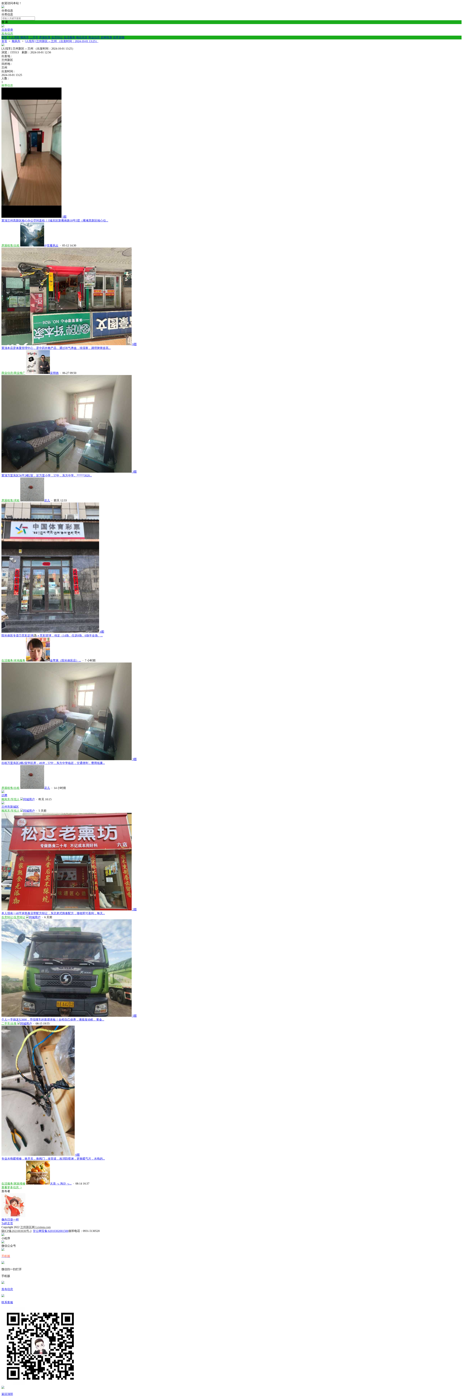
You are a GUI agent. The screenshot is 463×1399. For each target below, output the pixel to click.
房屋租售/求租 (10, 500)
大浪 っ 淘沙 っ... (61, 1183)
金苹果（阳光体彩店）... (65, 660)
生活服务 (69, 37)
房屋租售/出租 (10, 245)
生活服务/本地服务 (13, 660)
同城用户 (29, 799)
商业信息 (94, 37)
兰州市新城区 (10, 806)
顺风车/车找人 (10, 799)
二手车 (34, 37)
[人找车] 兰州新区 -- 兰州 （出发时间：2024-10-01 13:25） (61, 41)
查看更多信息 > (11, 1187)
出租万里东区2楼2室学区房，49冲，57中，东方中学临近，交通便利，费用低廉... (53, 763)
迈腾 (4, 795)
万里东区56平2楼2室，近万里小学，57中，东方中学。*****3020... (46, 475)
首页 (4, 37)
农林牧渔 (106, 37)
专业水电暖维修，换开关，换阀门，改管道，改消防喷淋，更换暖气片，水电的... (53, 1158)
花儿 (47, 500)
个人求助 (14, 37)
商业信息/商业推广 (13, 372)
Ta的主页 (7, 1223)
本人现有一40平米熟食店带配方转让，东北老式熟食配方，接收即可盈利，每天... (53, 913)
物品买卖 (82, 37)
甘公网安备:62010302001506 (50, 1230)
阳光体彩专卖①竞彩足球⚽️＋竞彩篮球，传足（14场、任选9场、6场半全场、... (52, 635)
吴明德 (54, 372)
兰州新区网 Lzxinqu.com (35, 1227)
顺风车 (24, 37)
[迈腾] (2, 791)
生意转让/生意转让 (13, 917)
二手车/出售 (9, 1023)
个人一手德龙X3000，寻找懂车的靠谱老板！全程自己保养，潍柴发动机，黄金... (52, 1019)
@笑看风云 (51, 245)
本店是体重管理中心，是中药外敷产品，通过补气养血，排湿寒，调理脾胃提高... (56, 348)
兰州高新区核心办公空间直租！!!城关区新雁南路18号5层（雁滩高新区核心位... (54, 220)
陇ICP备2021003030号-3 (16, 1230)
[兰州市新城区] (2, 803)
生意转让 (57, 37)
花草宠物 (118, 37)
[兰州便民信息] (2, 7)
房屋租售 (45, 37)
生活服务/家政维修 (13, 1183)
